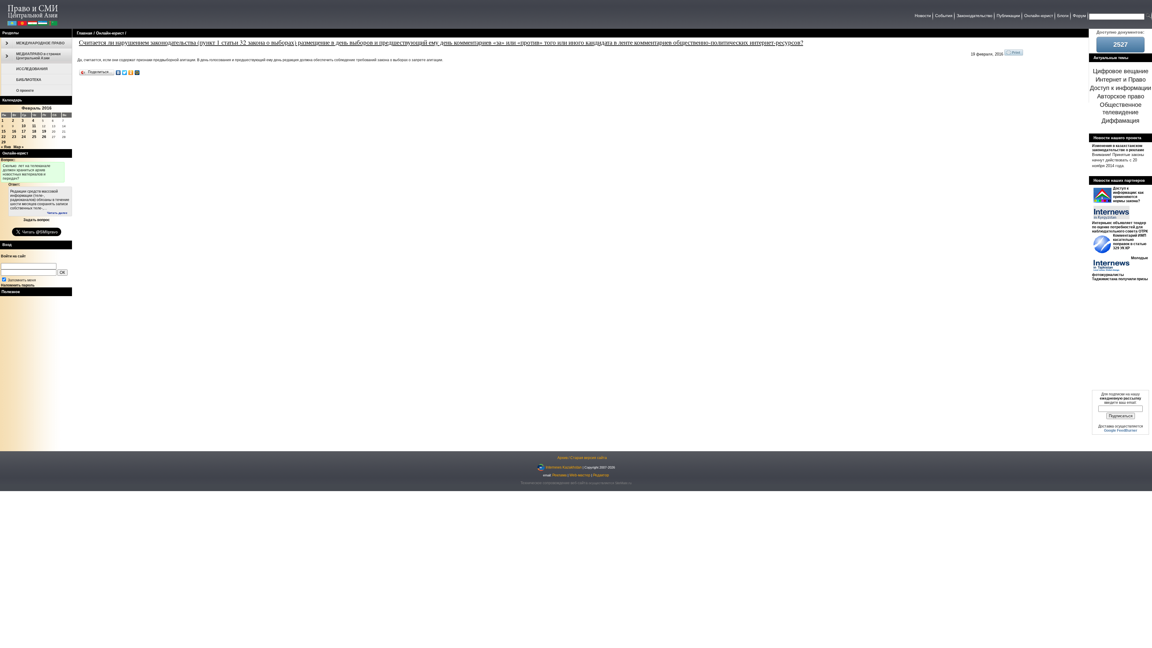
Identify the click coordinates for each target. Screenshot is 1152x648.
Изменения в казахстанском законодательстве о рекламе (1118, 148)
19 (44, 131)
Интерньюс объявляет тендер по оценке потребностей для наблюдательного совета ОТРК (1120, 227)
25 (34, 137)
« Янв (6, 147)
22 (4, 137)
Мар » (19, 147)
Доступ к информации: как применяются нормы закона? (1128, 194)
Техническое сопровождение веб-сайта (554, 483)
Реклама (559, 475)
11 (34, 126)
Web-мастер (579, 475)
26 (44, 137)
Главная (84, 33)
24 (24, 137)
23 (14, 137)
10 (24, 126)
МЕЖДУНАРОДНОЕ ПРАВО (40, 43)
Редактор (601, 475)
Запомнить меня (21, 280)
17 (24, 131)
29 (4, 142)
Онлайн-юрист (110, 33)
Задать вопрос (36, 220)
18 (34, 131)
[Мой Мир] (137, 72)
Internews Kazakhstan (564, 467)
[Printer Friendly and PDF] (1013, 54)
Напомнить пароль (17, 285)
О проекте (25, 90)
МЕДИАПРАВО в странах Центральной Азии (38, 56)
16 (14, 131)
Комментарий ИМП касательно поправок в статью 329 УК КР (1129, 241)
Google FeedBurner (1120, 430)
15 (4, 131)
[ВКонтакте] (118, 72)
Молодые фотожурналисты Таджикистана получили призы (1120, 268)
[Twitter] (125, 72)
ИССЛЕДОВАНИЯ (32, 69)
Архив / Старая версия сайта (582, 458)
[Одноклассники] (131, 72)
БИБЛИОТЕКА (28, 80)
